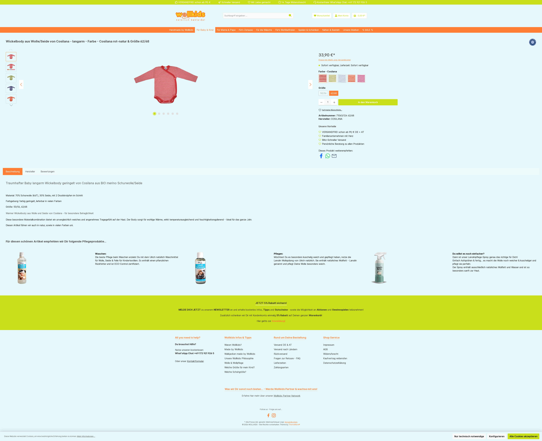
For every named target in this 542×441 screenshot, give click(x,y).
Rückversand (280, 353)
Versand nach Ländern (285, 349)
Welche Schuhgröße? (235, 371)
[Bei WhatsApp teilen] (327, 155)
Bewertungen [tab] (47, 171)
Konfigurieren (496, 436)
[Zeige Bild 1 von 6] (154, 114)
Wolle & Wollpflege (233, 362)
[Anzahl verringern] (321, 102)
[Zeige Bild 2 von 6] (159, 114)
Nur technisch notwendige (469, 436)
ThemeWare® (294, 425)
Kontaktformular (195, 361)
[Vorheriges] (21, 84)
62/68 (334, 93)
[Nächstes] (310, 84)
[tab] (12, 171)
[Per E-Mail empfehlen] (334, 155)
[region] (159, 84)
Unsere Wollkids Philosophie (238, 358)
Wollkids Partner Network (287, 395)
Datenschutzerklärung (334, 362)
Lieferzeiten (280, 362)
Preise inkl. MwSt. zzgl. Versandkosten (335, 60)
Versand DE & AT (283, 344)
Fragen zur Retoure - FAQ (287, 358)
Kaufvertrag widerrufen (335, 358)
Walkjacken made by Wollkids (239, 353)
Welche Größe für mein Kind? (239, 367)
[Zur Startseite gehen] (190, 15)
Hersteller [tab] (30, 171)
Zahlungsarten (281, 367)
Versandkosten (291, 422)
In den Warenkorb (368, 102)
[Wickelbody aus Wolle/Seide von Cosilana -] (166, 84)
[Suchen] (290, 15)
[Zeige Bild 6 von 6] (177, 114)
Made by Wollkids (233, 349)
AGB (325, 349)
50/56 (324, 94)
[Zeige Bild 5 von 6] (172, 114)
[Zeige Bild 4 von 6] (168, 114)
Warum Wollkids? (233, 344)
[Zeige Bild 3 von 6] (163, 114)
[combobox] (255, 15)
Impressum (328, 344)
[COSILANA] (532, 42)
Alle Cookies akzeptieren (523, 436)
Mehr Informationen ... (86, 436)
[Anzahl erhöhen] (334, 102)
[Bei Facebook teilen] (321, 155)
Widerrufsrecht (330, 353)
